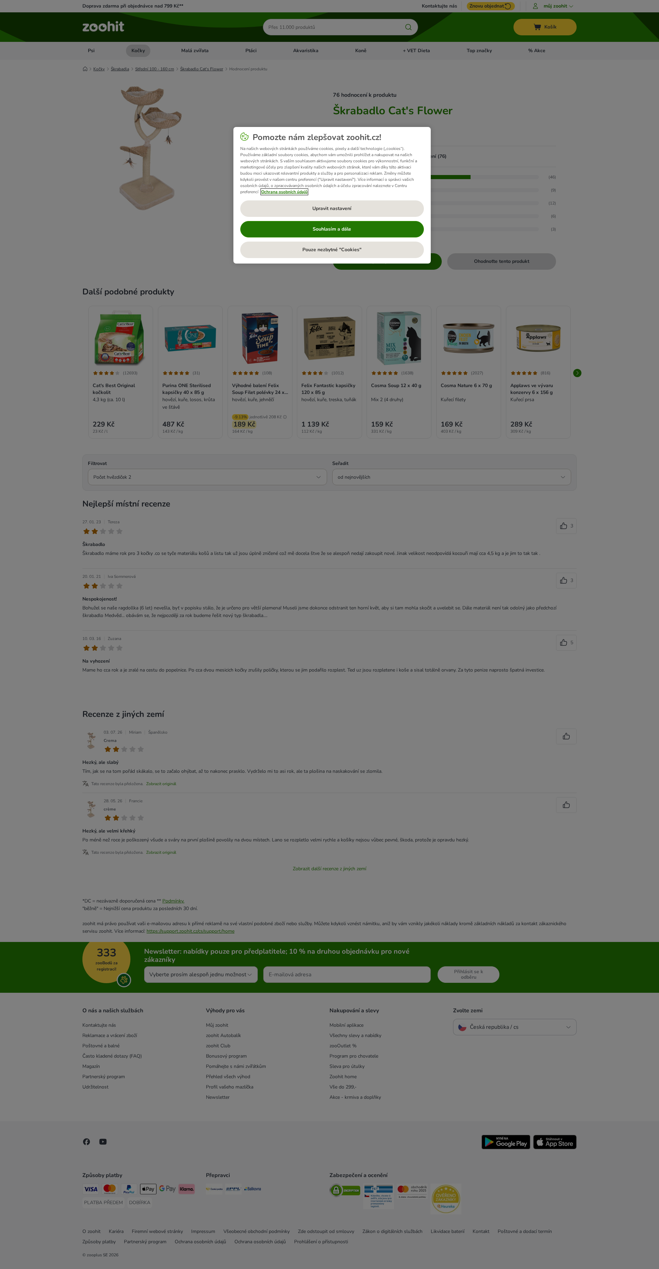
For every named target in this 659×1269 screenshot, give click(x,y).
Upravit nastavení (331, 208)
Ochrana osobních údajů (284, 192)
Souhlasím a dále (332, 229)
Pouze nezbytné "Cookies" (331, 249)
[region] (332, 195)
